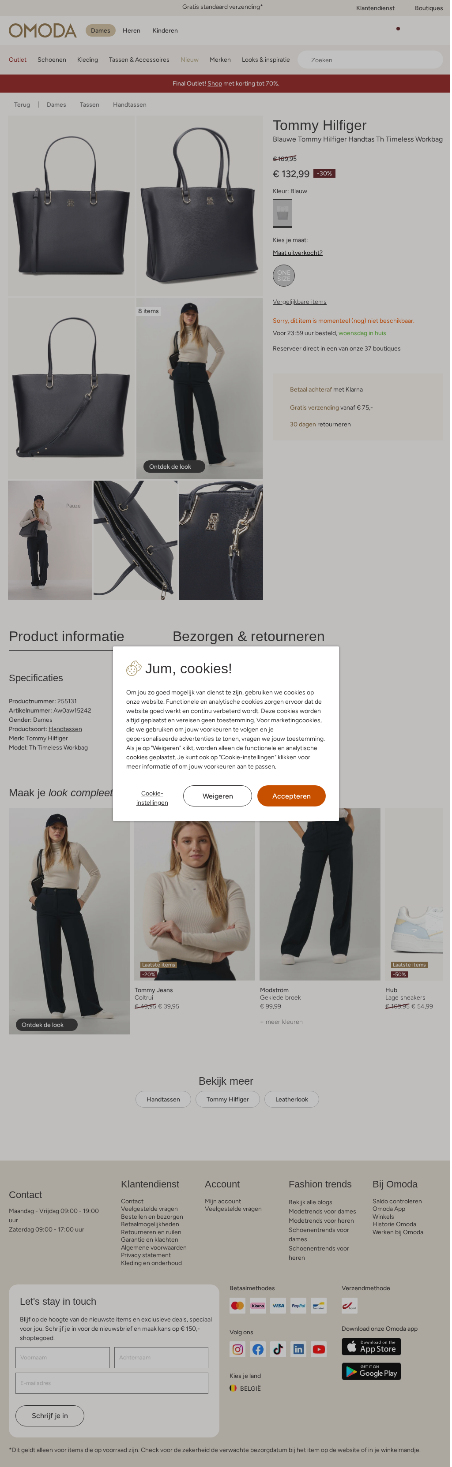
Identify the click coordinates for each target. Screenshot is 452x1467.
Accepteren (287, 796)
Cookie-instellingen (150, 798)
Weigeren (214, 796)
